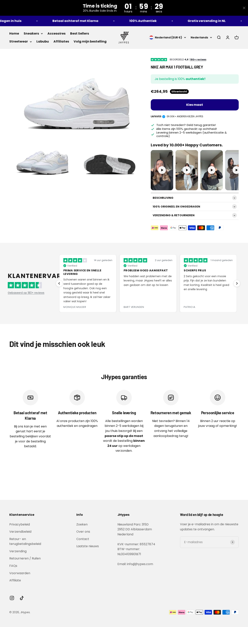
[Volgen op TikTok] (21, 598)
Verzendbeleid (20, 531)
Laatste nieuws (87, 546)
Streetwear (18, 41)
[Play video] (162, 170)
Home (14, 33)
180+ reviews (198, 59)
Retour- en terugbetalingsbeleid (25, 541)
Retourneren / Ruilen (25, 558)
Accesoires (56, 33)
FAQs (13, 566)
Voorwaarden (19, 573)
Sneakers (31, 33)
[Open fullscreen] (169, 186)
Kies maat (194, 104)
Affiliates (61, 41)
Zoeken (82, 524)
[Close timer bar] (244, 8)
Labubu (42, 41)
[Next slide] (236, 283)
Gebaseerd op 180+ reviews (26, 293)
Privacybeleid (19, 524)
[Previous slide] (59, 283)
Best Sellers (79, 33)
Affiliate (15, 580)
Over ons (83, 531)
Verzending (18, 551)
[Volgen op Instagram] (12, 598)
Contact (82, 539)
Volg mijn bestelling (90, 41)
